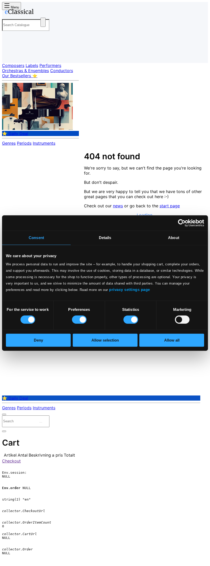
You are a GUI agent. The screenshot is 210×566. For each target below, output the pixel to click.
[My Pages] (9, 55)
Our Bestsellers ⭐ (19, 75)
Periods (24, 143)
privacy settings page (129, 289)
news (118, 205)
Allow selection (105, 340)
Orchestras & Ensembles (25, 70)
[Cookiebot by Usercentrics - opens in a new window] (181, 223)
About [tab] (173, 237)
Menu (14, 7)
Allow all (172, 340)
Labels (32, 65)
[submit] (40, 422)
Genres (9, 143)
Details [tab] (105, 237)
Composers (13, 65)
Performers (50, 65)
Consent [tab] (36, 237)
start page (170, 205)
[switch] (79, 319)
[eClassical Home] (42, 12)
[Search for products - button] (43, 22)
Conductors (61, 70)
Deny (38, 340)
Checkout (11, 460)
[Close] (4, 414)
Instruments (44, 143)
